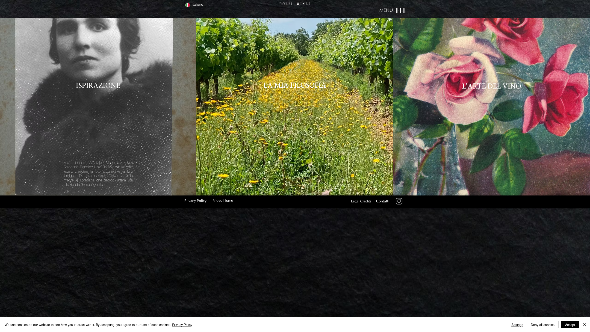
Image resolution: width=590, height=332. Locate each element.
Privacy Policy (182, 324)
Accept (570, 324)
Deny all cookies (543, 324)
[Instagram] (399, 201)
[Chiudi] (584, 324)
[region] (311, 11)
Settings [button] (517, 324)
